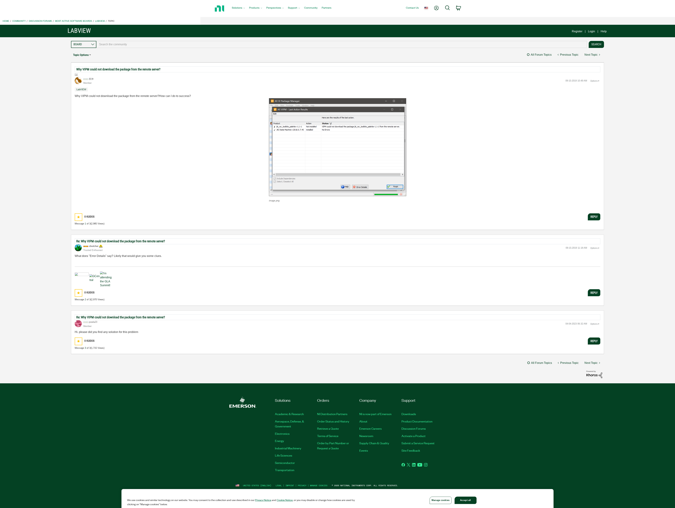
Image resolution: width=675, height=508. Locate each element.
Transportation (284, 470)
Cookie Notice (285, 500)
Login (591, 31)
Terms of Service (327, 436)
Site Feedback (410, 450)
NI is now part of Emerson (375, 414)
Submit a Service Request (418, 443)
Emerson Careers (370, 428)
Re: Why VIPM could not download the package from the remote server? (120, 241)
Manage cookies (318, 485)
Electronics (282, 433)
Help (604, 31)
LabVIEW (100, 20)
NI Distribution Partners (332, 414)
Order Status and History (333, 421)
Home (6, 20)
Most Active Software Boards (73, 20)
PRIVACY (302, 485)
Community (19, 20)
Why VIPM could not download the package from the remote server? (118, 69)
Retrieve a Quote (328, 428)
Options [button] (594, 81)
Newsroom (366, 436)
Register (577, 31)
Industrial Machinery (288, 448)
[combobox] (341, 44)
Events (363, 450)
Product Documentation (416, 421)
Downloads (408, 414)
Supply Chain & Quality (374, 443)
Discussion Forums (40, 20)
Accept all (465, 500)
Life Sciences (283, 455)
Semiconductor (285, 463)
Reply (594, 216)
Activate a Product (413, 436)
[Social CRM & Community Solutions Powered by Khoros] (594, 374)
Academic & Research (289, 414)
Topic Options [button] (81, 55)
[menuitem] (238, 8)
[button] (337, 147)
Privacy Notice (263, 500)
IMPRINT (289, 485)
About (363, 421)
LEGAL (279, 485)
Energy (279, 441)
